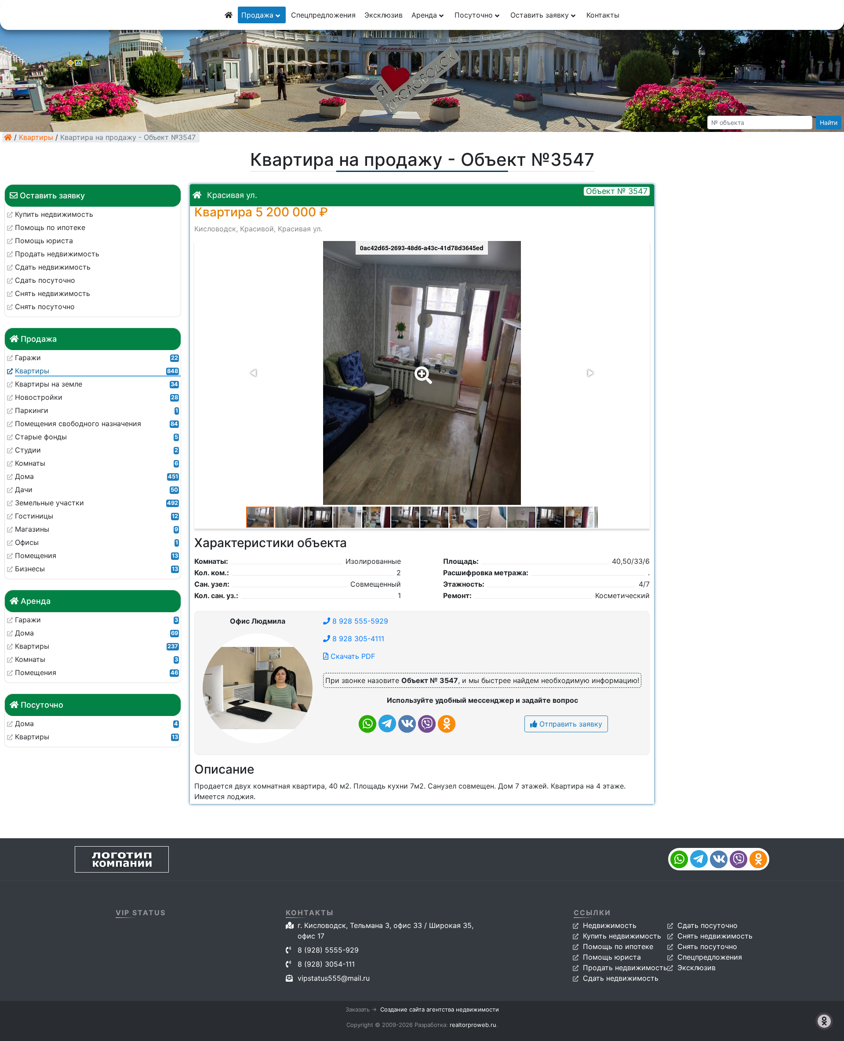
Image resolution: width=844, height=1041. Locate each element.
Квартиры (36, 137)
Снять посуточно (707, 946)
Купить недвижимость (622, 935)
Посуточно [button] (475, 15)
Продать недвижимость (625, 967)
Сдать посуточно (707, 925)
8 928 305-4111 (357, 638)
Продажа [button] (258, 15)
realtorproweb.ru (473, 1024)
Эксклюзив (383, 15)
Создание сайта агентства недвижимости (439, 1009)
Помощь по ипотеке (618, 946)
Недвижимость (610, 925)
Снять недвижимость (715, 935)
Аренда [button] (425, 15)
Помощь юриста (612, 957)
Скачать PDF (351, 656)
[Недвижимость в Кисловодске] (8, 137)
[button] (422, 369)
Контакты (602, 15)
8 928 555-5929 (359, 621)
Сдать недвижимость (620, 978)
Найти (828, 122)
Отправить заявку (569, 724)
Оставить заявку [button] (540, 15)
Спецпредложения (323, 15)
